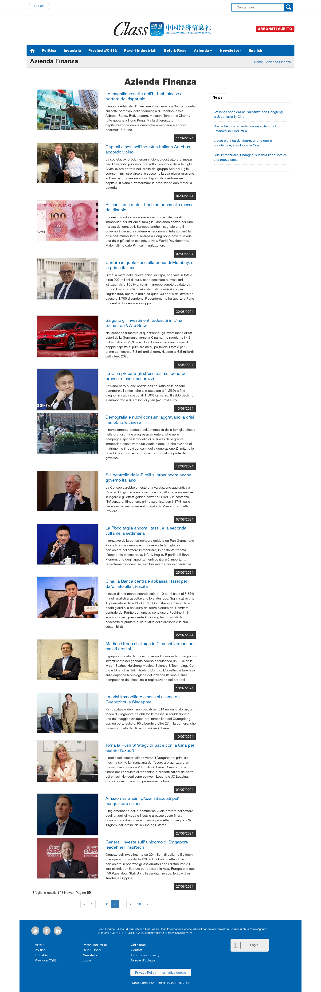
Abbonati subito (275, 29)
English (255, 50)
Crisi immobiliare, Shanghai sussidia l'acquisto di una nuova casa (250, 157)
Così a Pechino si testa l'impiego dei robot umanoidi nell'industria (245, 128)
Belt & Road (175, 50)
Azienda (202, 50)
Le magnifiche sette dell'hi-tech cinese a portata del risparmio (144, 96)
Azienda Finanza (278, 62)
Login (39, 6)
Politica (49, 50)
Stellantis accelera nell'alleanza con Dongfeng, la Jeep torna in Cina (249, 114)
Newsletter (230, 50)
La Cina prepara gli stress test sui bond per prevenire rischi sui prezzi (147, 376)
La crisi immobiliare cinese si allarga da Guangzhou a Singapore (143, 699)
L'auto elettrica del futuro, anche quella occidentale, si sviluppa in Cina (243, 143)
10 (139, 904)
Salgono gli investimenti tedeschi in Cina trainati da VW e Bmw (144, 323)
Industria (72, 50)
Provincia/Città (102, 50)
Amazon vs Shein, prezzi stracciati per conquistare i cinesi (142, 801)
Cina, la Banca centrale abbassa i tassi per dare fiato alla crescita (146, 584)
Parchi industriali (140, 50)
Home (258, 62)
